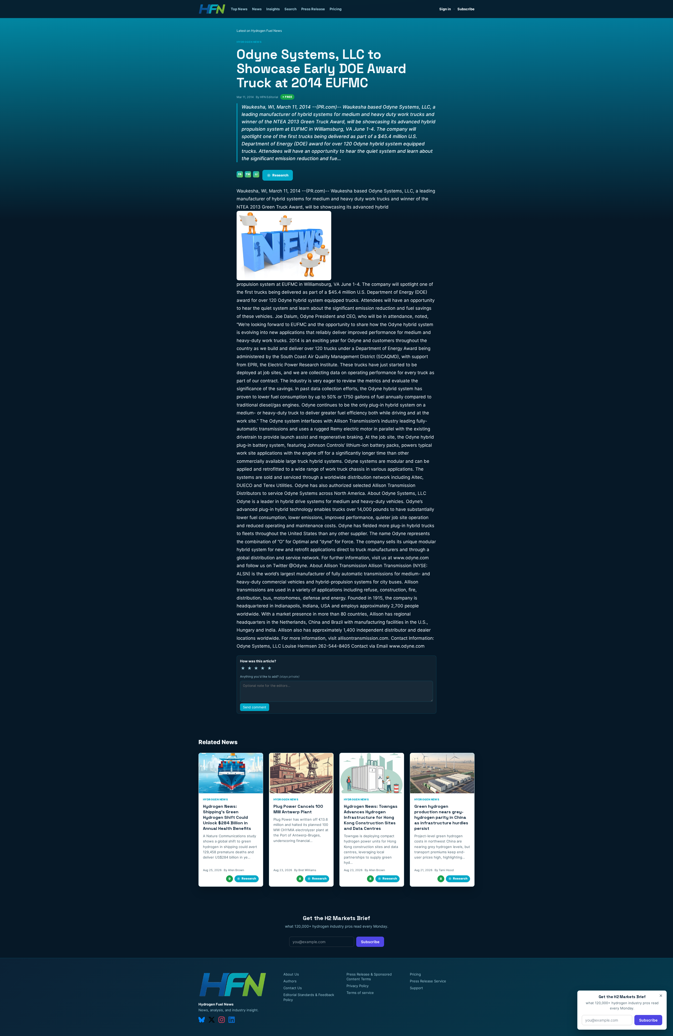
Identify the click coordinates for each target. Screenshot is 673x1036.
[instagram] (221, 1020)
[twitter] (211, 1020)
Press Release (313, 9)
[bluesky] (201, 1020)
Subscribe (466, 9)
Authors (290, 981)
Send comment (254, 707)
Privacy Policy (357, 986)
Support (416, 988)
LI (256, 174)
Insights (273, 9)
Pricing (335, 9)
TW (248, 174)
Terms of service (360, 993)
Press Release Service (428, 981)
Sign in (445, 9)
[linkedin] (231, 1020)
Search (290, 9)
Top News (239, 9)
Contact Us (292, 988)
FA (240, 174)
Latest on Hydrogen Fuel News (259, 31)
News (257, 9)
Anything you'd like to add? (269, 676)
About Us (291, 974)
